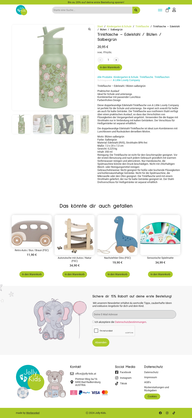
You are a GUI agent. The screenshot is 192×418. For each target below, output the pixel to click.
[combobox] (92, 10)
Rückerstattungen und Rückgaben (156, 389)
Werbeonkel (32, 412)
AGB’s (147, 382)
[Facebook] (160, 413)
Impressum (150, 377)
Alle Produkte (104, 77)
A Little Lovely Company (126, 80)
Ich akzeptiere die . (121, 322)
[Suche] (136, 10)
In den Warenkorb (110, 67)
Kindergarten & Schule (119, 26)
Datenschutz (151, 372)
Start (100, 26)
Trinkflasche (142, 26)
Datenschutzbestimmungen (130, 322)
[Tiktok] (174, 413)
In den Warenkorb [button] (32, 274)
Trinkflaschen (162, 77)
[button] (89, 29)
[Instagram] (167, 413)
